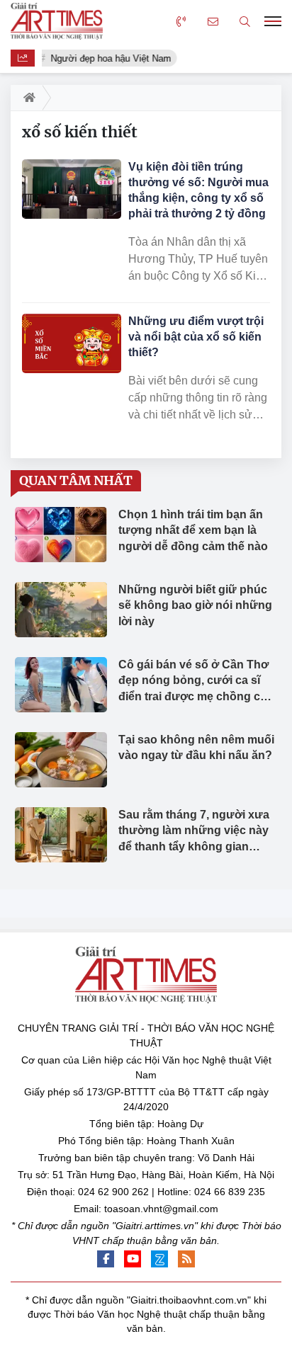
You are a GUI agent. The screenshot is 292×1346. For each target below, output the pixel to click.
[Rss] (186, 1258)
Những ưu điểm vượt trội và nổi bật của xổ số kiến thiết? (196, 336)
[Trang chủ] (27, 97)
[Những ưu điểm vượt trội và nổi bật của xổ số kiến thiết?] (71, 343)
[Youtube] (132, 1258)
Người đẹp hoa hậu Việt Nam (110, 58)
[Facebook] (105, 1258)
